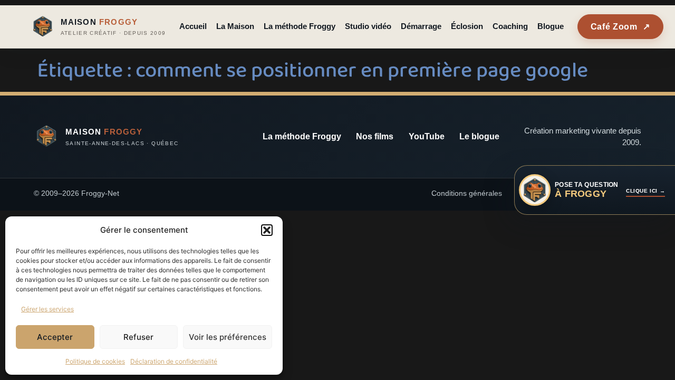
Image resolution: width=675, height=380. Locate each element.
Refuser (138, 337)
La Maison (235, 26)
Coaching (510, 26)
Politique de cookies (95, 361)
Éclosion (467, 26)
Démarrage (421, 26)
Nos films (374, 136)
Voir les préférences (227, 337)
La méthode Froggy (299, 26)
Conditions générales (466, 193)
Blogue (550, 26)
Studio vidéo (368, 26)
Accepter (55, 337)
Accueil (193, 26)
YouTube (427, 136)
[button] (267, 230)
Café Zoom (620, 26)
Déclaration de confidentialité (173, 361)
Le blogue (479, 136)
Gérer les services (47, 309)
